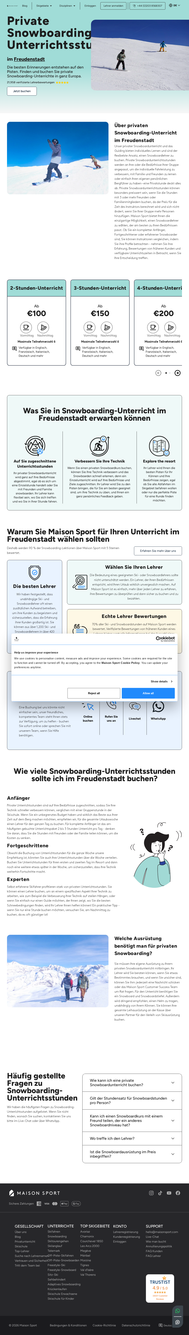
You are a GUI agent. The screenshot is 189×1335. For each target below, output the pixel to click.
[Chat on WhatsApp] (177, 1311)
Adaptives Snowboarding (62, 1284)
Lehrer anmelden (113, 5)
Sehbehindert (57, 1279)
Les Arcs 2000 (89, 1246)
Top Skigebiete (95, 1226)
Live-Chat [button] (152, 1236)
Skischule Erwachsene (62, 1294)
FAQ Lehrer (153, 1256)
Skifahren (54, 1231)
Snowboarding (57, 1236)
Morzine (85, 1260)
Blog (18, 1236)
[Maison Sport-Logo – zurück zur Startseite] (34, 1193)
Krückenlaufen (57, 1289)
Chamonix (87, 1236)
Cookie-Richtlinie (104, 1325)
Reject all (94, 693)
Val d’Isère (87, 1270)
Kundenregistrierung (126, 1236)
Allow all (148, 693)
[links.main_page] (12, 6)
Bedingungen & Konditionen (68, 1325)
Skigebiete (42, 5)
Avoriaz (85, 1231)
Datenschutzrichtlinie (136, 1325)
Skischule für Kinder (61, 1298)
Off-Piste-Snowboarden (62, 1260)
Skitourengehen (58, 1241)
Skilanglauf (55, 1246)
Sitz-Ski (53, 1274)
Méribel (85, 1255)
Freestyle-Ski (56, 1265)
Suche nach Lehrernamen (29, 1256)
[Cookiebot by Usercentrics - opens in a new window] (158, 639)
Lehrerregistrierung (125, 1232)
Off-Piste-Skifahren (61, 1255)
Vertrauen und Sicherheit (29, 1260)
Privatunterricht (25, 1241)
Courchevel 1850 (91, 1241)
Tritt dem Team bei (27, 1265)
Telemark (54, 1250)
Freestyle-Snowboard (62, 1270)
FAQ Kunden (154, 1251)
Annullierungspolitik (159, 1246)
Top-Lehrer (22, 1251)
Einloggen (90, 5)
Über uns (20, 1232)
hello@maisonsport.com (160, 1232)
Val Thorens (88, 1274)
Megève (85, 1250)
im (26, 59)
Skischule (21, 1246)
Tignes (84, 1265)
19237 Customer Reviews (160, 1297)
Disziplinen (65, 5)
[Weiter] (177, 373)
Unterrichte (61, 1226)
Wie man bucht (156, 1241)
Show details (159, 681)
